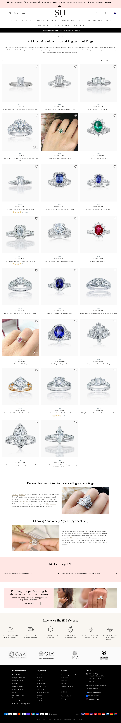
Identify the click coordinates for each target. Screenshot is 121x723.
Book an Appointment (68, 675)
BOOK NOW (114, 30)
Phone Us (64, 684)
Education (55, 25)
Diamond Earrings (70, 21)
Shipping (15, 684)
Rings (107, 21)
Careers (39, 695)
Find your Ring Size (18, 678)
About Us (40, 675)
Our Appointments (18, 695)
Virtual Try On (41, 686)
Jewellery (41, 25)
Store (65, 25)
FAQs (14, 692)
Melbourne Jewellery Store (21, 704)
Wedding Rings (36, 21)
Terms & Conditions (67, 696)
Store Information (67, 686)
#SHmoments (41, 684)
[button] (17, 212)
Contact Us (77, 25)
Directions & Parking (92, 689)
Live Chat (64, 678)
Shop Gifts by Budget (44, 692)
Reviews (39, 678)
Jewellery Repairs (18, 701)
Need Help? (16, 675)
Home (59, 37)
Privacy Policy (65, 699)
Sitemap (39, 698)
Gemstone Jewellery (91, 21)
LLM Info (39, 701)
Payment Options (17, 689)
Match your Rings (17, 681)
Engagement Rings (17, 21)
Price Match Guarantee (19, 698)
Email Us (64, 681)
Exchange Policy (17, 686)
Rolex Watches (53, 21)
